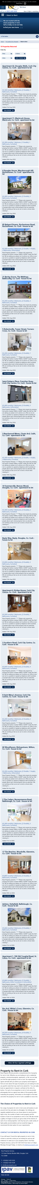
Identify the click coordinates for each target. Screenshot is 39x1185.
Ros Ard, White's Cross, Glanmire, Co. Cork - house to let (18, 1009)
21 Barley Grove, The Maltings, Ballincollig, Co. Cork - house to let (17, 278)
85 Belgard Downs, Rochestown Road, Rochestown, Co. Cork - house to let (18, 225)
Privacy (6, 1180)
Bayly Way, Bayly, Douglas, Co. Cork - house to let (18, 539)
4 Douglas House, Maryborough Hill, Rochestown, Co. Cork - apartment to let (18, 172)
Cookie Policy (12, 1180)
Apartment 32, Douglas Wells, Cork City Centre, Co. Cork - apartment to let (19, 67)
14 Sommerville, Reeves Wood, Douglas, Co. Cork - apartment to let (17, 487)
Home (2, 41)
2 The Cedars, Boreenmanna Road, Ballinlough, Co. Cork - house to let (17, 800)
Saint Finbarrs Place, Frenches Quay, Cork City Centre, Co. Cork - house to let (19, 382)
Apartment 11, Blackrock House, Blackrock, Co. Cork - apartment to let (18, 119)
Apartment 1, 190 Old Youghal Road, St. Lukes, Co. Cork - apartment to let (19, 957)
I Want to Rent (23, 41)
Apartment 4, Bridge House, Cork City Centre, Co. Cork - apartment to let (18, 591)
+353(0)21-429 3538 (9, 1162)
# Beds (18, 53)
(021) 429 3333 (12, 11)
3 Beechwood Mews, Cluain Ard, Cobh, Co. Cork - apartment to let (19, 434)
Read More (19, 3)
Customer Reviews (28, 1182)
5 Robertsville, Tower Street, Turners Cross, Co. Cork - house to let (18, 330)
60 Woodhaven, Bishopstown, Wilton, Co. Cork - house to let (18, 748)
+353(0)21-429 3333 (9, 1160)
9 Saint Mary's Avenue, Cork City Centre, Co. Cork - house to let (16, 696)
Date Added (19, 58)
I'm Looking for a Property (12, 41)
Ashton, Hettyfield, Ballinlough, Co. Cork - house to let (17, 905)
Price (3, 53)
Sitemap (3, 1179)
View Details (8, 110)
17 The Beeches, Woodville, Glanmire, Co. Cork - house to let (18, 853)
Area (3, 58)
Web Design (16, 1183)
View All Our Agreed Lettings (19, 1063)
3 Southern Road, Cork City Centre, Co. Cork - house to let (19, 643)
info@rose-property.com (31, 1145)
